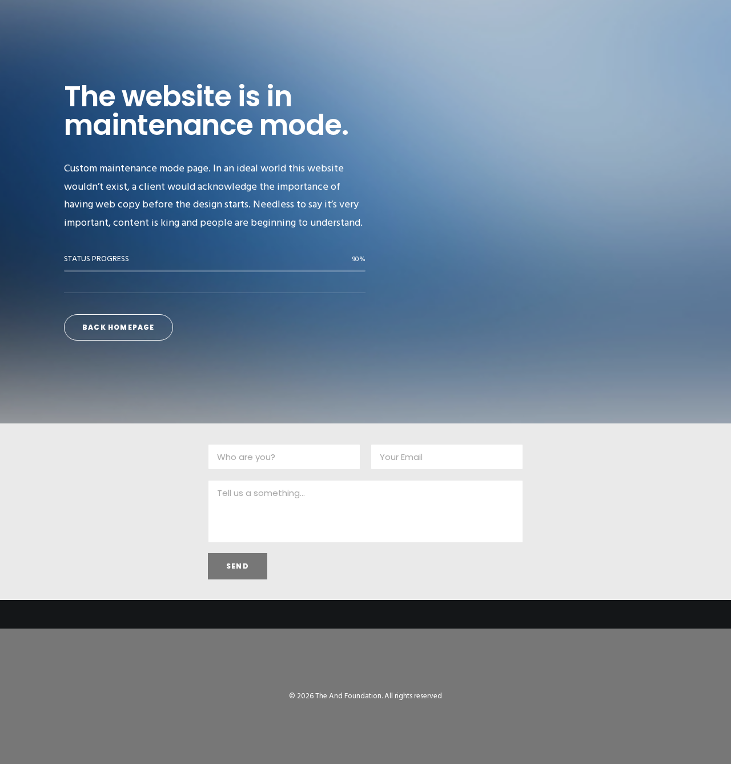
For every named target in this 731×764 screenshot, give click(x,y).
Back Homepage (118, 327)
